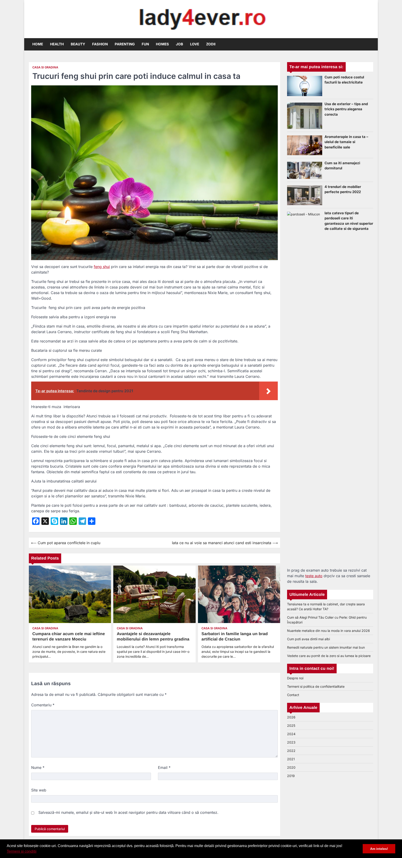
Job (179, 44)
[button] (38, 852)
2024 (291, 734)
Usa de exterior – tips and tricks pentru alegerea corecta (346, 109)
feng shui (102, 266)
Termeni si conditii (22, 851)
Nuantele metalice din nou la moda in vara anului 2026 (328, 631)
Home (37, 44)
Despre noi (295, 678)
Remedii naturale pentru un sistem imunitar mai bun (326, 647)
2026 (291, 717)
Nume (37, 767)
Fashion (100, 44)
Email (164, 767)
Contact (293, 695)
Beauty (78, 44)
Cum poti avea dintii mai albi (308, 639)
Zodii (210, 44)
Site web (38, 790)
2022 (291, 751)
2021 (291, 759)
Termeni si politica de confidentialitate (316, 686)
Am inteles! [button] (379, 849)
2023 (291, 742)
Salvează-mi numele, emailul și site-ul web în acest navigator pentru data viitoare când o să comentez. (128, 812)
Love (194, 44)
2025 (291, 725)
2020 (291, 767)
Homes (162, 44)
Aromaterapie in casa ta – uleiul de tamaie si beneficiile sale (346, 141)
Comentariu (42, 705)
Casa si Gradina (45, 67)
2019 (291, 776)
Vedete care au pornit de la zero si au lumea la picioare (329, 656)
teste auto (313, 575)
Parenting (125, 44)
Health (57, 44)
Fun (145, 44)
